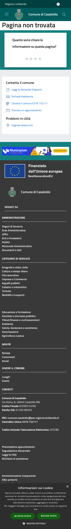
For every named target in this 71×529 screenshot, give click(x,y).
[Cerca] (64, 14)
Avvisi (5, 361)
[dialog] (35, 506)
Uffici (5, 234)
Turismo (6, 291)
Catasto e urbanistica (14, 287)
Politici (6, 242)
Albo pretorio (9, 480)
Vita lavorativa (10, 275)
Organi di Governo (12, 226)
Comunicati (8, 357)
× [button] (67, 486)
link (35, 509)
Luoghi (6, 377)
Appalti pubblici (11, 283)
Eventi (5, 381)
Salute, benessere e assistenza (19, 328)
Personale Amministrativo (17, 246)
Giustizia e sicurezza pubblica (19, 316)
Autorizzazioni (10, 332)
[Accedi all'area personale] (58, 4)
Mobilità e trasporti (13, 295)
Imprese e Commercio (14, 279)
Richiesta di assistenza (15, 459)
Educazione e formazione (16, 312)
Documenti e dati (11, 250)
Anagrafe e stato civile (15, 267)
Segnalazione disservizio (16, 451)
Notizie (6, 353)
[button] (35, 523)
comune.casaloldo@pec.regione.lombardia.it (33, 418)
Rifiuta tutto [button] (49, 516)
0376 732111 (30, 422)
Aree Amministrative (14, 230)
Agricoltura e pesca (13, 336)
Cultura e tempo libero (15, 271)
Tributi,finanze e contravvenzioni (20, 320)
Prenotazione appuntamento (18, 447)
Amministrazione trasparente (19, 476)
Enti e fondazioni (11, 238)
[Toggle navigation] (7, 14)
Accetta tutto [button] (22, 516)
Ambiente (7, 324)
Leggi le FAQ (9, 455)
